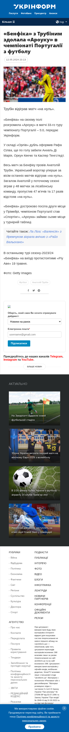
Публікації (41, 557)
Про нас (15, 627)
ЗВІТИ (14, 688)
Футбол (23, 282)
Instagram (10, 359)
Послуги (13, 13)
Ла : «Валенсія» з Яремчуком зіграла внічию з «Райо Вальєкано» (33, 237)
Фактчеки (16, 579)
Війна (14, 557)
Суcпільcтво (17, 595)
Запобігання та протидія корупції (21, 664)
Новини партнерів (41, 597)
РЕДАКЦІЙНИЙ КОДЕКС (19, 695)
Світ (13, 584)
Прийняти (34, 726)
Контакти (16, 632)
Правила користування (18, 650)
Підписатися (19, 343)
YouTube (27, 359)
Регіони (15, 590)
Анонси (53, 13)
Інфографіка (42, 585)
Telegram (56, 356)
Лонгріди (40, 590)
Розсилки (16, 701)
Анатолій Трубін (40, 282)
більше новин (34, 367)
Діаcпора (16, 606)
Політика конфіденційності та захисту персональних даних (20, 677)
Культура (16, 601)
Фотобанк (26, 13)
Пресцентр (40, 13)
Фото (38, 568)
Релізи (38, 618)
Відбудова (16, 563)
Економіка (16, 574)
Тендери (16, 657)
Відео (38, 574)
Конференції (42, 604)
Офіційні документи (42, 611)
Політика (16, 568)
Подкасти (41, 552)
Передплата (18, 638)
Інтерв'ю (40, 563)
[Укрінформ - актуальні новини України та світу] (34, 6)
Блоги (38, 579)
